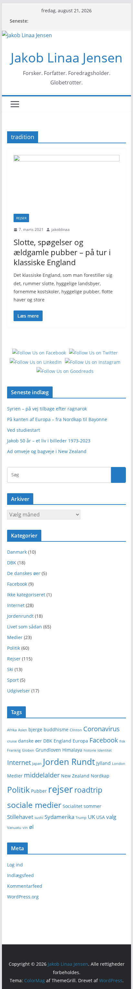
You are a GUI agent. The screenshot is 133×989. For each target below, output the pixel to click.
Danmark (17, 552)
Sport (13, 680)
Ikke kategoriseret (26, 595)
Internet (16, 605)
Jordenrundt (20, 616)
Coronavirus (101, 728)
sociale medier (34, 804)
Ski (10, 669)
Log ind (15, 865)
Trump (81, 817)
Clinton (76, 730)
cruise (12, 741)
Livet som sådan (24, 627)
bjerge (35, 729)
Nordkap (100, 776)
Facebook (17, 584)
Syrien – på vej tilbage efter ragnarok (47, 409)
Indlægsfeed (20, 875)
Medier (15, 637)
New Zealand (75, 776)
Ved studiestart (23, 430)
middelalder (42, 775)
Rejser (21, 218)
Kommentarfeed (24, 886)
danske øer (30, 741)
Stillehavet (20, 817)
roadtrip (88, 790)
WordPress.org (23, 897)
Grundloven (48, 750)
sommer (92, 806)
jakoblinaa (60, 229)
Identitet (104, 750)
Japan (37, 763)
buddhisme (56, 729)
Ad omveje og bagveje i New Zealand (47, 451)
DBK (11, 563)
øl (31, 827)
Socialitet (72, 806)
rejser (60, 789)
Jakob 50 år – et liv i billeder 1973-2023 (48, 441)
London (118, 763)
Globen (28, 750)
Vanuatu (14, 827)
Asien (22, 730)
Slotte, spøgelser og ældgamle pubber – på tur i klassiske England (62, 252)
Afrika (12, 730)
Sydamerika (59, 817)
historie (90, 750)
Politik (13, 648)
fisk (122, 741)
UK (91, 817)
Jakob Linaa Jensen (67, 57)
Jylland (103, 763)
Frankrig (14, 750)
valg (111, 817)
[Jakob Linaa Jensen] (27, 35)
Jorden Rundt (69, 761)
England (62, 741)
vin (25, 827)
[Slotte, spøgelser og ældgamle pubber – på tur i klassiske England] (66, 184)
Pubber (39, 791)
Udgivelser (18, 691)
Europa (80, 741)
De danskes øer (23, 573)
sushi (39, 817)
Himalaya (72, 750)
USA (100, 817)
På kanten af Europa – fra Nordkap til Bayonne (57, 419)
